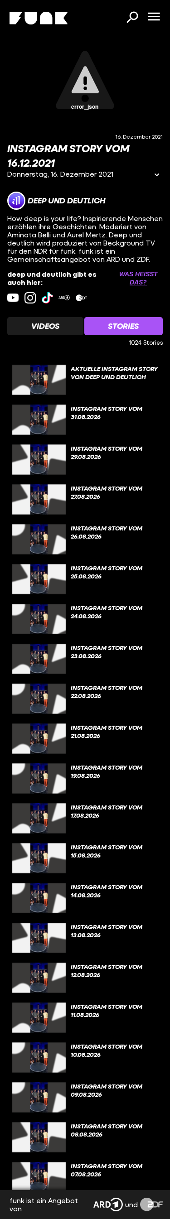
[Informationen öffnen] (157, 175)
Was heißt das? (138, 278)
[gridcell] (85, 380)
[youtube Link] (13, 298)
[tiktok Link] (47, 298)
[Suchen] (132, 18)
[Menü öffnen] (154, 17)
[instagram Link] (30, 298)
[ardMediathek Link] (64, 298)
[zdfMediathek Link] (81, 298)
